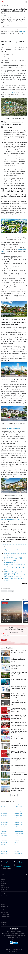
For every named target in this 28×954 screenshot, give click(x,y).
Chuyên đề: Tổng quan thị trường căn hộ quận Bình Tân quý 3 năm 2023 (18, 702)
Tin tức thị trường (4, 912)
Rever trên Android (4, 924)
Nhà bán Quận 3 (4, 811)
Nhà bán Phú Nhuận (4, 822)
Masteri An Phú (17, 837)
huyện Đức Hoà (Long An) (13, 428)
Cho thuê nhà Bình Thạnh (19, 820)
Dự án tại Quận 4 (4, 837)
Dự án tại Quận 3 (4, 835)
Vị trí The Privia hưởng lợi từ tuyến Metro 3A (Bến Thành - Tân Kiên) (19, 687)
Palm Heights (17, 840)
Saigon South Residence (19, 853)
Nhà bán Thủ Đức (4, 826)
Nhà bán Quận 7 (4, 815)
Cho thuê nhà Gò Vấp (18, 829)
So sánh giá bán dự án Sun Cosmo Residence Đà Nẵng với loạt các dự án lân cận (18, 788)
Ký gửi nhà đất (4, 895)
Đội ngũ (2, 881)
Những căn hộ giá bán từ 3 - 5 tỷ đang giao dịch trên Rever (18, 651)
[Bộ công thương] (14, 943)
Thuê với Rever (4, 900)
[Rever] (14, 929)
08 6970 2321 (11, 937)
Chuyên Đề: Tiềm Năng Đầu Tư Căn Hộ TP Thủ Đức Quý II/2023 (18, 752)
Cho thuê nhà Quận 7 (18, 815)
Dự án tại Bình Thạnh (4, 844)
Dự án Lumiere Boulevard (5, 855)
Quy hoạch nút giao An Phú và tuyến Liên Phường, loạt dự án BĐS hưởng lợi (18, 667)
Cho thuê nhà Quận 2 (18, 808)
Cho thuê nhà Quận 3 (18, 811)
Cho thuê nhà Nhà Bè (18, 826)
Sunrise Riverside (17, 835)
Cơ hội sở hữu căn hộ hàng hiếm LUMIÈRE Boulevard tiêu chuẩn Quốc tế (18, 659)
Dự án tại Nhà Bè (4, 851)
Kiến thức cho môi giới (5, 916)
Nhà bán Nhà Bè (3, 829)
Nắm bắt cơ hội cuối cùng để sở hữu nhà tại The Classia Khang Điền (18, 781)
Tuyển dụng (3, 879)
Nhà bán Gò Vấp (4, 824)
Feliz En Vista (17, 851)
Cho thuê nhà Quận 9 (18, 817)
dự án (21, 72)
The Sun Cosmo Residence (19, 831)
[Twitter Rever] (11, 951)
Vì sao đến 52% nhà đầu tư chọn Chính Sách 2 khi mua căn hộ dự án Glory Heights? (18, 710)
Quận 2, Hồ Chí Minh (6, 619)
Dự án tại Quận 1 (4, 831)
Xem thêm (14, 795)
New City (16, 842)
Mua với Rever (3, 897)
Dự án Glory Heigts (4, 853)
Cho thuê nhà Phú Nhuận (19, 822)
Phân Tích (4, 591)
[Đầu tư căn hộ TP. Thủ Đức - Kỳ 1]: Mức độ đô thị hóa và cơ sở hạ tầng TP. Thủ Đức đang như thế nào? (19, 731)
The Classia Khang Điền (19, 833)
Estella (16, 844)
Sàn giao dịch (3, 883)
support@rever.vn (7, 870)
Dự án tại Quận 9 (4, 842)
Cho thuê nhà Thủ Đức (18, 824)
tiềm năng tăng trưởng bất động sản (10, 519)
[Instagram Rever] (14, 951)
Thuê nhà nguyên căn (18, 804)
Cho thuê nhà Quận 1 (18, 806)
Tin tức (2, 5)
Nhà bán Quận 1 (4, 806)
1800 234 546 (6, 862)
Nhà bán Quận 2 (4, 808)
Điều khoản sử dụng (5, 889)
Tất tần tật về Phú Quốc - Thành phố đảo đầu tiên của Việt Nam (18, 680)
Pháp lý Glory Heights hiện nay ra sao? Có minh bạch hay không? (19, 766)
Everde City (22, 31)
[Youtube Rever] (16, 951)
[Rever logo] (2, 2)
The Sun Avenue (17, 849)
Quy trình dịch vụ (4, 906)
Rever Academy (4, 902)
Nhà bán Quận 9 (4, 817)
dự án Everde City (11, 93)
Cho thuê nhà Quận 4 (18, 813)
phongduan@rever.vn (21, 866)
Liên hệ (2, 885)
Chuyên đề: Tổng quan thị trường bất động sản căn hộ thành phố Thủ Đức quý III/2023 (18, 695)
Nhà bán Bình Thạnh (4, 820)
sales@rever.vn (6, 866)
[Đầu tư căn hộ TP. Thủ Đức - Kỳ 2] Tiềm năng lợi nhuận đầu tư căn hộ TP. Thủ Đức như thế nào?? (19, 724)
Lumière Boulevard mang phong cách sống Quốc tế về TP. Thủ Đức (19, 773)
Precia (16, 855)
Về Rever (2, 877)
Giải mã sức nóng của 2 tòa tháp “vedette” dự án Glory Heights (19, 759)
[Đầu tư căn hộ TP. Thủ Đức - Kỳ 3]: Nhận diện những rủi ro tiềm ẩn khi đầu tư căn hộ (18, 717)
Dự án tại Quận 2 (4, 833)
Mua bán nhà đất (4, 804)
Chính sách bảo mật (5, 887)
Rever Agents (3, 904)
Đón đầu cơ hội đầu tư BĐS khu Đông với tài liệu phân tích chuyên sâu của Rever (19, 745)
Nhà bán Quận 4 (4, 813)
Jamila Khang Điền (18, 846)
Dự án (6, 5)
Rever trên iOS (4, 922)
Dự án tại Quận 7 (4, 840)
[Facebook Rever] (9, 951)
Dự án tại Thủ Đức (4, 849)
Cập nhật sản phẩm (5, 914)
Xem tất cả (23, 599)
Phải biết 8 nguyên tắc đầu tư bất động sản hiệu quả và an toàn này (19, 674)
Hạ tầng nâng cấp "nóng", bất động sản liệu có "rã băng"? (18, 737)
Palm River (4, 618)
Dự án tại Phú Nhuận (4, 846)
